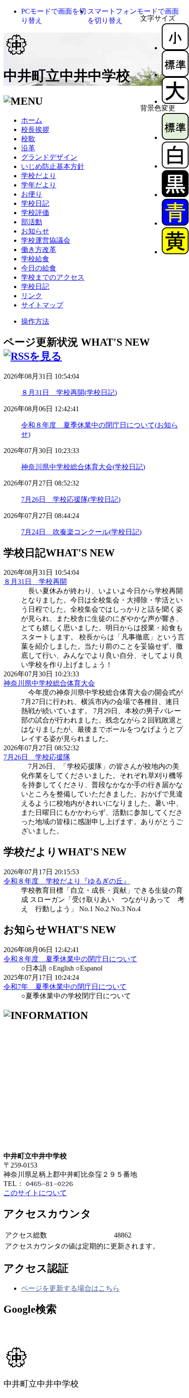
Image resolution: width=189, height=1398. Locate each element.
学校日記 (35, 203)
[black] (175, 194)
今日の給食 (38, 268)
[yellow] (175, 252)
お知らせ (35, 231)
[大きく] (175, 101)
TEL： (14, 1183)
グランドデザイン (49, 157)
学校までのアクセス (52, 277)
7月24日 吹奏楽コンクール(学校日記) (81, 532)
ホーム (31, 120)
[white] (175, 166)
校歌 (28, 138)
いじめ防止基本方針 (52, 166)
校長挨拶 (35, 129)
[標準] (175, 74)
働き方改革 (38, 249)
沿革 (28, 148)
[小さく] (175, 47)
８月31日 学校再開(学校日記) (69, 392)
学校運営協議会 (45, 240)
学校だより (38, 175)
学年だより (38, 185)
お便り (31, 194)
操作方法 (35, 321)
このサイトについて (35, 1193)
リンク (31, 295)
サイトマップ (42, 305)
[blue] (175, 223)
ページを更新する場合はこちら (70, 1288)
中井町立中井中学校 (67, 76)
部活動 (31, 222)
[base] (175, 137)
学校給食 (35, 259)
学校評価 (35, 212)
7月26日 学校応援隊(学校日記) (70, 499)
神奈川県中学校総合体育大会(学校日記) (83, 467)
